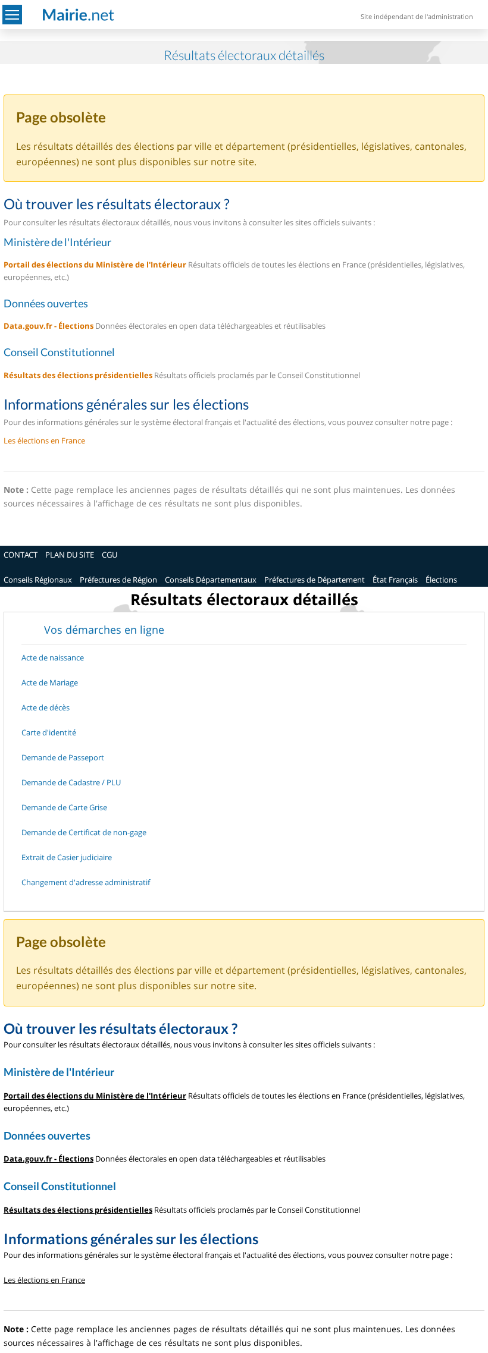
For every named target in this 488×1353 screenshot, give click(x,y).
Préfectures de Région (118, 579)
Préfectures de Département (314, 579)
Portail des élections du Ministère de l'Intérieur (95, 264)
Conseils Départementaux (210, 579)
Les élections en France (44, 440)
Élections (441, 579)
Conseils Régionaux (38, 579)
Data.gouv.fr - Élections (48, 325)
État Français (395, 579)
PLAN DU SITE (69, 554)
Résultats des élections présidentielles (78, 375)
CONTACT (20, 554)
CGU (109, 554)
